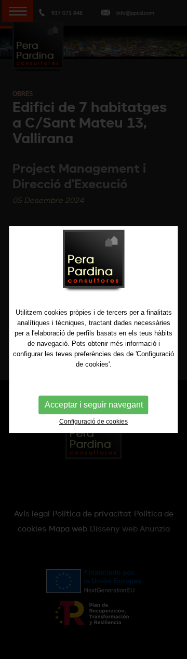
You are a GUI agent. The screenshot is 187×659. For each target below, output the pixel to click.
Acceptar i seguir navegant (94, 404)
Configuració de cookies (93, 421)
